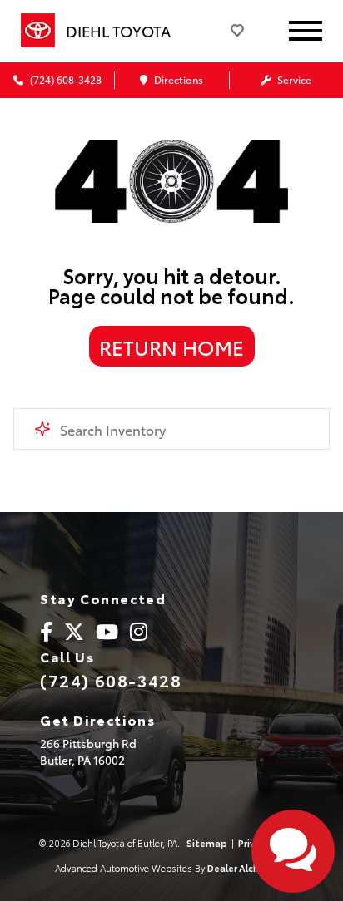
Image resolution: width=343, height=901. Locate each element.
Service (293, 79)
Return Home (171, 346)
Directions (177, 79)
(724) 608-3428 (64, 79)
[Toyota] (38, 30)
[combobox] (171, 429)
